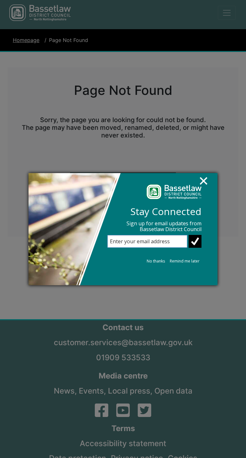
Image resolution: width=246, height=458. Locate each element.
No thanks (156, 261)
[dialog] (123, 229)
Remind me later (185, 261)
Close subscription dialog (207, 184)
